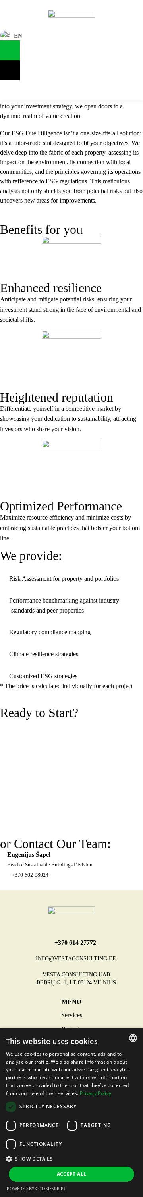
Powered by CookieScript (36, 1188)
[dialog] (71, 1112)
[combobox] (133, 1038)
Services (71, 1015)
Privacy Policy (95, 1093)
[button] (71, 1158)
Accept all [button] (72, 1174)
